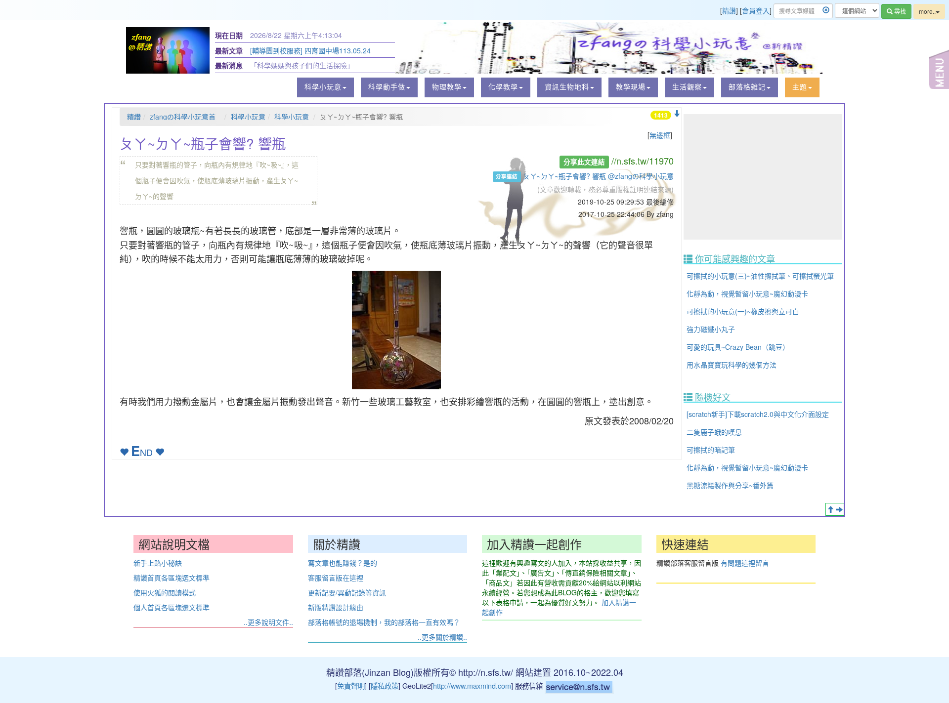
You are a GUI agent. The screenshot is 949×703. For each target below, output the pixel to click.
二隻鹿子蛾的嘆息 (714, 432)
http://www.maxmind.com (472, 685)
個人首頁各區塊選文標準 (171, 607)
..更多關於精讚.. (442, 637)
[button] (325, 87)
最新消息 (229, 65)
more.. (927, 11)
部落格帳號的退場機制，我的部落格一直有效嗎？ (384, 622)
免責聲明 (351, 685)
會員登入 (756, 10)
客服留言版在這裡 (335, 577)
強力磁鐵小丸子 (711, 329)
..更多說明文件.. (268, 622)
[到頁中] (839, 509)
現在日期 (229, 35)
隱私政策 (384, 685)
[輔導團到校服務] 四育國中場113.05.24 (310, 50)
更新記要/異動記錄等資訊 (347, 592)
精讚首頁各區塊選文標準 (171, 577)
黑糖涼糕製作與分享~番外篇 (730, 485)
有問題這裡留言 (745, 563)
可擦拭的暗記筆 (711, 450)
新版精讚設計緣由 (335, 607)
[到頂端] (830, 509)
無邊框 (659, 135)
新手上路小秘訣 (157, 563)
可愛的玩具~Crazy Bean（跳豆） (738, 347)
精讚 (729, 10)
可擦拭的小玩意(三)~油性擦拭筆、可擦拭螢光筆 (760, 276)
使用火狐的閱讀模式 (164, 592)
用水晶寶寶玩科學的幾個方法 (731, 365)
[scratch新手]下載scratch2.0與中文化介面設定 (758, 414)
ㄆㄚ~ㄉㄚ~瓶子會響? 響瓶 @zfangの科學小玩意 (598, 176)
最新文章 (229, 50)
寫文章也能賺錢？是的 (342, 563)
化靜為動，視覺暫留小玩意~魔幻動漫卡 (747, 293)
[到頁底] (676, 114)
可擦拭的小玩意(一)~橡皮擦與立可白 (743, 311)
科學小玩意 (248, 117)
